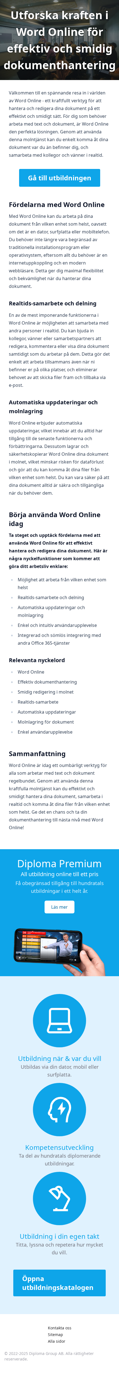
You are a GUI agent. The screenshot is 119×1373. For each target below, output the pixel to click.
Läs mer (59, 907)
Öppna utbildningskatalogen (58, 1283)
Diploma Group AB (46, 1353)
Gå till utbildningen (59, 177)
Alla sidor (56, 1341)
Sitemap (55, 1334)
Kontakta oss (59, 1327)
